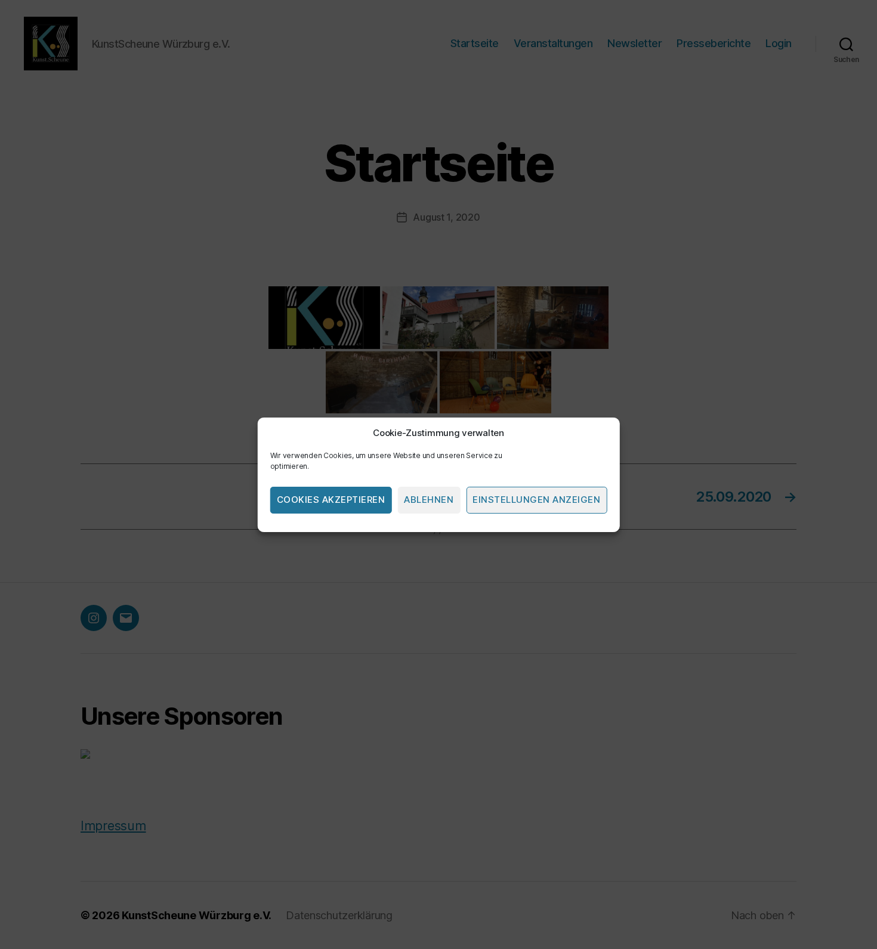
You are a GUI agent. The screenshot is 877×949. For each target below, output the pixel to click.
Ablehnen (428, 499)
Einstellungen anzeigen (536, 499)
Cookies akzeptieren (331, 499)
